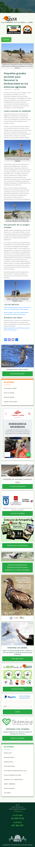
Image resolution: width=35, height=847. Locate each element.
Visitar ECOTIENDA (17, 689)
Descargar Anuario (17, 373)
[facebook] (7, 5)
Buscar (6, 39)
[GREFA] (17, 19)
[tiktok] (19, 5)
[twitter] (11, 5)
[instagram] (15, 5)
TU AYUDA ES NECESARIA (17, 486)
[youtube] (23, 5)
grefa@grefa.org (18, 811)
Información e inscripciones (17, 545)
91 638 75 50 (17, 818)
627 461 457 (17, 825)
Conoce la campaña (17, 513)
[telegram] (32, 9)
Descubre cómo (17, 658)
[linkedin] (27, 5)
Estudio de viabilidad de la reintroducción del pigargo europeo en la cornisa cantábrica (17, 567)
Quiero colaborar (17, 738)
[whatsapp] (32, 5)
